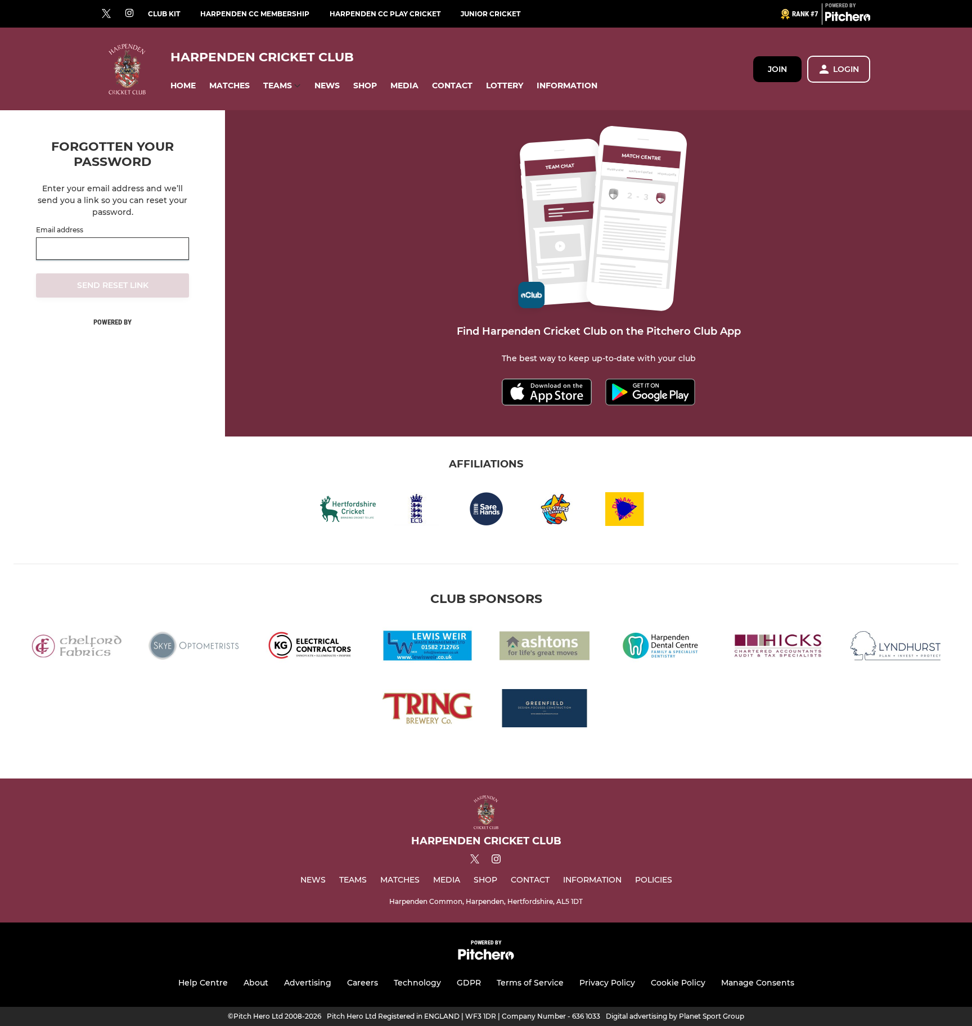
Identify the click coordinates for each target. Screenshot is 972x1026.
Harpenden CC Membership (254, 14)
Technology (417, 983)
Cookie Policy (678, 983)
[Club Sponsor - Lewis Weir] (427, 648)
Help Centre (203, 983)
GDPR (469, 983)
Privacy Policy (607, 983)
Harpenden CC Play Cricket (385, 14)
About (256, 983)
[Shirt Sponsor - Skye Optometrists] (193, 648)
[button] (183, 86)
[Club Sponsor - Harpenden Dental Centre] (661, 648)
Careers (362, 983)
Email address (59, 230)
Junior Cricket (490, 14)
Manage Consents (757, 983)
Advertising (307, 983)
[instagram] (129, 14)
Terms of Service (530, 983)
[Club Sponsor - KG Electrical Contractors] (311, 648)
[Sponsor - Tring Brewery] (427, 710)
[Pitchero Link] (847, 18)
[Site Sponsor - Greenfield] (545, 710)
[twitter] (106, 14)
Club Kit (164, 14)
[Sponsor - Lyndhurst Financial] (895, 648)
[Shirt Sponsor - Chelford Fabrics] (77, 648)
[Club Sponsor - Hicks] (779, 648)
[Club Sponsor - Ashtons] (545, 648)
